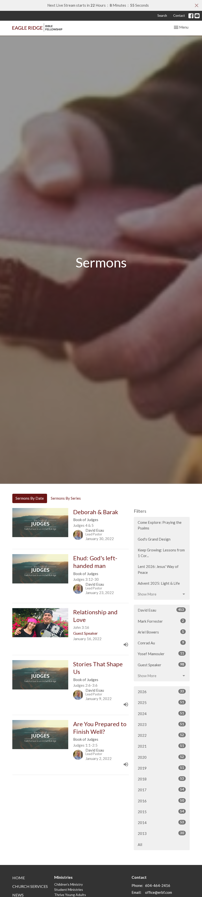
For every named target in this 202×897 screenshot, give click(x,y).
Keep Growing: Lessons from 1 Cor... (161, 553)
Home (18, 877)
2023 (161, 724)
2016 (161, 800)
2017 (161, 789)
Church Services (30, 886)
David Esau (161, 610)
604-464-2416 (157, 885)
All (140, 844)
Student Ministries (68, 889)
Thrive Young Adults (70, 895)
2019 (161, 768)
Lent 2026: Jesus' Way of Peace (158, 569)
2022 (161, 735)
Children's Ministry (68, 884)
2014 (161, 822)
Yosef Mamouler (161, 653)
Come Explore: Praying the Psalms (160, 525)
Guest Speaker (161, 664)
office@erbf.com (158, 892)
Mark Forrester (161, 621)
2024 (161, 713)
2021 (161, 746)
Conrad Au (161, 642)
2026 (161, 691)
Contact (179, 16)
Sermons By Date (30, 498)
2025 (161, 702)
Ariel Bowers (161, 632)
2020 (161, 757)
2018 (161, 778)
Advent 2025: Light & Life (159, 583)
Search (162, 16)
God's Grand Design (154, 539)
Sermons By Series (66, 498)
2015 (161, 811)
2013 (161, 833)
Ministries (63, 877)
